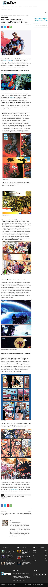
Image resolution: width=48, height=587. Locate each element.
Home (2, 15)
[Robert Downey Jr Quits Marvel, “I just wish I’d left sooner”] (19, 563)
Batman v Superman (12, 495)
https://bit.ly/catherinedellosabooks (15, 522)
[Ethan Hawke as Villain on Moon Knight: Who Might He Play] (3, 551)
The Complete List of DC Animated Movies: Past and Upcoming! (26, 557)
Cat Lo (11, 520)
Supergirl (27, 122)
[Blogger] (11, 536)
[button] (45, 12)
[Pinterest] (8, 27)
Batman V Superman (7, 60)
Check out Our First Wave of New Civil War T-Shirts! (8, 514)
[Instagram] (15, 536)
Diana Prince (16, 496)
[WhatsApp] (11, 27)
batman (6, 495)
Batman (27, 229)
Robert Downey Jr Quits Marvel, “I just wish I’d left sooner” (26, 563)
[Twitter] (5, 27)
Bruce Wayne (3, 496)
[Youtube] (45, 574)
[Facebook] (2, 27)
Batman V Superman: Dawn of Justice (23, 495)
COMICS (5, 15)
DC (12, 496)
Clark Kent (9, 496)
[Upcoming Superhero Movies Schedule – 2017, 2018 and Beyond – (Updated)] (19, 551)
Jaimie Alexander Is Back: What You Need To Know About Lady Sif (10, 563)
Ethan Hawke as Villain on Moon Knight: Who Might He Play (10, 551)
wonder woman (4, 498)
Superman (12, 97)
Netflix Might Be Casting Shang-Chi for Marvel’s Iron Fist (24, 514)
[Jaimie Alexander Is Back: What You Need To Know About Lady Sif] (3, 563)
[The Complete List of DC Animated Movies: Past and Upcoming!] (19, 557)
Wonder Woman (14, 489)
